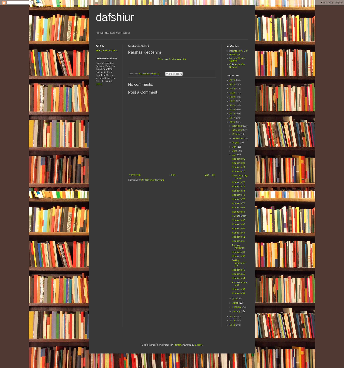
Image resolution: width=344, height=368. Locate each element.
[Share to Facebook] (177, 74)
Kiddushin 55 (238, 274)
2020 (232, 105)
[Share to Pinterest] (181, 74)
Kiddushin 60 (238, 252)
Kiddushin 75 (238, 186)
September (238, 138)
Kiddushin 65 (238, 228)
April (234, 298)
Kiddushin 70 (238, 203)
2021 (232, 101)
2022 (232, 97)
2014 (232, 320)
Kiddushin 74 (238, 191)
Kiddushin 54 (238, 278)
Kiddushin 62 (238, 237)
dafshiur (115, 17)
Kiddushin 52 (238, 293)
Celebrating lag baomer (239, 176)
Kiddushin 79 (238, 167)
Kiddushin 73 (238, 195)
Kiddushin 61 (238, 241)
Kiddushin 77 (238, 171)
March (235, 303)
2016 (232, 122)
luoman (177, 345)
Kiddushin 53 (238, 289)
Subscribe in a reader (106, 50)
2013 (232, 325)
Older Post (210, 175)
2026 (232, 80)
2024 (232, 88)
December (237, 126)
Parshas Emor (239, 216)
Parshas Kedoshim (238, 246)
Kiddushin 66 (238, 224)
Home (173, 175)
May (234, 155)
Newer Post (134, 175)
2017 (232, 118)
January (236, 311)
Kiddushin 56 (238, 270)
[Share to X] (174, 74)
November (237, 130)
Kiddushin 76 (238, 182)
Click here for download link (172, 59)
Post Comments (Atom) (152, 180)
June (235, 151)
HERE (99, 84)
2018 (232, 113)
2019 (232, 109)
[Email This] (167, 74)
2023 (232, 92)
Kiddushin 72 (238, 199)
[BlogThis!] (170, 74)
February (237, 307)
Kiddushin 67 (238, 220)
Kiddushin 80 (238, 163)
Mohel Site (234, 54)
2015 (232, 316)
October (236, 134)
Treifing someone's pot (238, 263)
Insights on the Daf (238, 51)
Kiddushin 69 (238, 207)
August (236, 142)
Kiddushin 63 (238, 233)
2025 (232, 84)
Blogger (198, 345)
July (234, 147)
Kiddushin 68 (238, 212)
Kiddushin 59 (238, 256)
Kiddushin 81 (238, 159)
